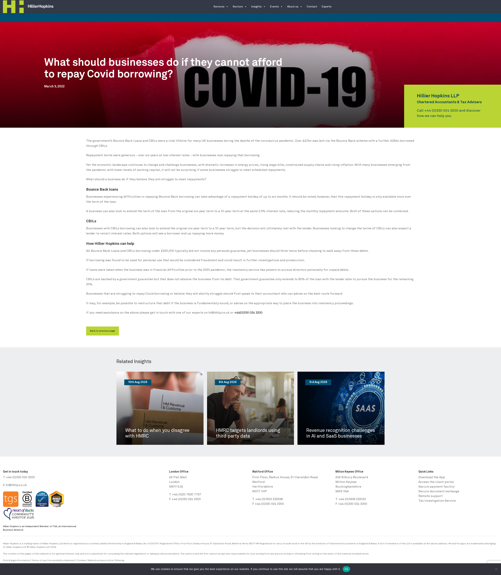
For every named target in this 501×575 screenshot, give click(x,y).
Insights (256, 6)
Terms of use (39, 560)
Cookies (81, 560)
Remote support (430, 496)
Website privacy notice (100, 560)
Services (219, 6)
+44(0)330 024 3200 (248, 312)
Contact (312, 6)
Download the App (431, 477)
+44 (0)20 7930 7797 (186, 494)
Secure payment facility (436, 486)
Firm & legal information (16, 560)
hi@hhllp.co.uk (16, 485)
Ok (346, 569)
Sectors (238, 6)
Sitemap (119, 560)
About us (292, 6)
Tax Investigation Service (437, 500)
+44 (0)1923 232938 (269, 499)
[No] (496, 569)
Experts (327, 6)
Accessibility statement (61, 560)
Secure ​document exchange (438, 491)
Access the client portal (436, 482)
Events (274, 6)
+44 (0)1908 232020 (352, 499)
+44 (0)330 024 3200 (441, 110)
